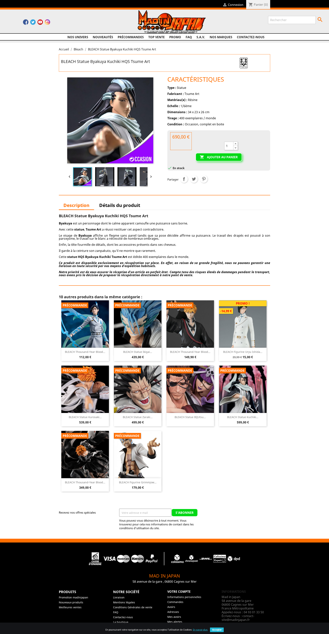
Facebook (26, 23)
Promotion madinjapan (73, 597)
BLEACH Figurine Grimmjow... (138, 482)
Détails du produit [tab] (119, 205)
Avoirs (171, 607)
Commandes (175, 602)
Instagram (47, 23)
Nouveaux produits (71, 602)
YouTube (40, 23)
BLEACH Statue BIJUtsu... (190, 417)
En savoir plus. (200, 629)
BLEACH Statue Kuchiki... (242, 417)
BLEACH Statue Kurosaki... (85, 417)
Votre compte (179, 591)
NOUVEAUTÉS (103, 37)
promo (175, 37)
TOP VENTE (156, 37)
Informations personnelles (184, 597)
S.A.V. (200, 37)
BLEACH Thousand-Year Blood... (85, 352)
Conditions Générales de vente (132, 607)
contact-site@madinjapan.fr (238, 618)
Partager (184, 179)
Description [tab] (76, 205)
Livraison (119, 597)
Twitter (33, 23)
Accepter (217, 629)
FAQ (189, 37)
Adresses (173, 612)
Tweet (194, 179)
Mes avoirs (174, 617)
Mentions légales (124, 602)
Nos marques (221, 37)
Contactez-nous (250, 37)
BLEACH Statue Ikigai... (137, 352)
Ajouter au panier (219, 157)
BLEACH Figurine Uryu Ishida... (242, 352)
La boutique (120, 622)
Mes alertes (174, 622)
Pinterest (204, 179)
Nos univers (77, 37)
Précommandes (131, 37)
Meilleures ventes (70, 607)
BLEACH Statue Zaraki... (138, 417)
